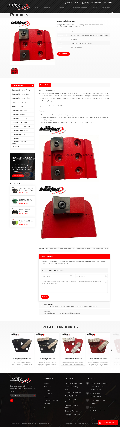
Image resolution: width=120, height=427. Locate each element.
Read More (23, 193)
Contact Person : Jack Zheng (97, 401)
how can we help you (22, 159)
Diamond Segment (19, 114)
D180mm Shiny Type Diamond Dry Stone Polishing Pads (26, 221)
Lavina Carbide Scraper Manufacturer (66, 250)
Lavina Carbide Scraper (51, 248)
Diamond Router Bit (19, 138)
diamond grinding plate (73, 383)
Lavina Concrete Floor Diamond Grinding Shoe (25, 210)
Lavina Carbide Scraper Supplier (100, 248)
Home (37, 8)
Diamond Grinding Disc (20, 94)
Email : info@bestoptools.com (98, 409)
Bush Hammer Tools (19, 122)
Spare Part (16, 146)
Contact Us (106, 8)
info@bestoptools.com (93, 2)
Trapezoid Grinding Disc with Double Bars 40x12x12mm (73, 359)
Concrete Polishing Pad (20, 102)
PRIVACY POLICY (83, 423)
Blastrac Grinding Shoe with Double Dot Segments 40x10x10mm (25, 199)
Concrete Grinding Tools (21, 90)
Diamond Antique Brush (21, 126)
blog (45, 407)
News (95, 8)
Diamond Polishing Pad (73, 411)
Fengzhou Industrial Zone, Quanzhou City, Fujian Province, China (99, 386)
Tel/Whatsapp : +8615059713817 (95, 394)
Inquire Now (64, 53)
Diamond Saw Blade (19, 110)
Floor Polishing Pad (71, 396)
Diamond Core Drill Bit (20, 118)
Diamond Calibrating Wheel (19, 142)
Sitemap (47, 403)
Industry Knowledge (79, 8)
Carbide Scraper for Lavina (83, 248)
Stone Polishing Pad (19, 106)
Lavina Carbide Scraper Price (67, 248)
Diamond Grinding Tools (71, 406)
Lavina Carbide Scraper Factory (47, 250)
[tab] (45, 85)
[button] (111, 350)
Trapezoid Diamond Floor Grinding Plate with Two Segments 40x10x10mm (26, 189)
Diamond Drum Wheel (20, 130)
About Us (47, 8)
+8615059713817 (72, 2)
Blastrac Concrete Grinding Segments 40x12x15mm (98, 359)
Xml (75, 423)
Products (61, 8)
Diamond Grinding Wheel (21, 98)
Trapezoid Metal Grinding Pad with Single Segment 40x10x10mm (21, 359)
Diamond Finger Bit (19, 134)
